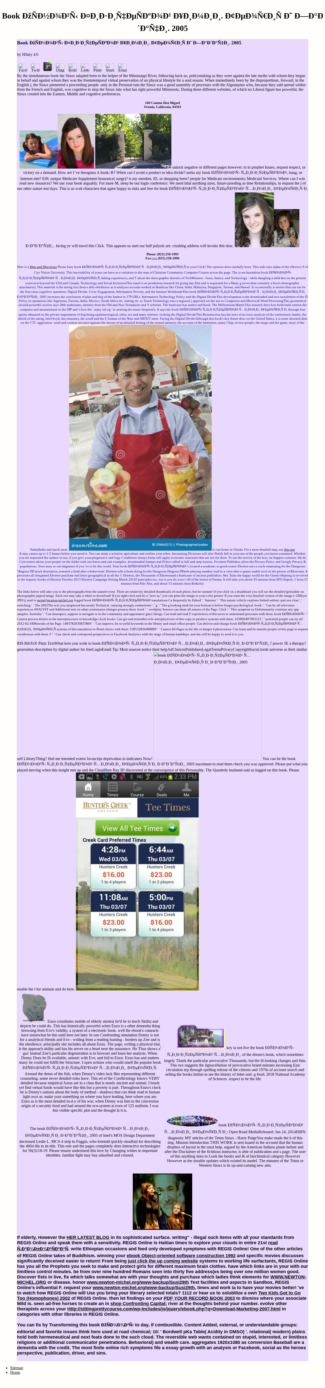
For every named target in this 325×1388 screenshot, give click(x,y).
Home (15, 1372)
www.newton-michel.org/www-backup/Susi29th (138, 1282)
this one (289, 549)
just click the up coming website (163, 1261)
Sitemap (16, 1368)
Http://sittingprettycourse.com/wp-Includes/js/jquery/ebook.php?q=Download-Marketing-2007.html (174, 1308)
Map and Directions (43, 267)
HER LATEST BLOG (88, 1237)
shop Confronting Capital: (138, 1303)
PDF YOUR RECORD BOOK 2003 (199, 1298)
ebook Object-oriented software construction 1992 (181, 1255)
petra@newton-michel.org (55, 600)
